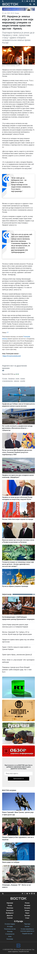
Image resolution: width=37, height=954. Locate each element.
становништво (7, 381)
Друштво (10, 915)
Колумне (27, 908)
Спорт (27, 918)
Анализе (10, 918)
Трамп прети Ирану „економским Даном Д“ (17, 654)
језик (17, 378)
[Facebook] (22, 1)
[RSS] (3, 1)
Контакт (27, 926)
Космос (27, 910)
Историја (10, 926)
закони (16, 381)
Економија (9, 910)
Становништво (9, 934)
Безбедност (10, 913)
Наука (27, 913)
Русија (17, 13)
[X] (25, 1)
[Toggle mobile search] (30, 4)
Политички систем (10, 929)
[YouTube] (27, 1)
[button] (34, 4)
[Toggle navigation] (33, 4)
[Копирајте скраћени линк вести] (18, 370)
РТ (8, 332)
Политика (10, 908)
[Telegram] (34, 1)
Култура (27, 915)
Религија (9, 931)
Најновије (10, 903)
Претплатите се (18, 778)
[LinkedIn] (32, 1)
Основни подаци (10, 924)
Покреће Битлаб (27, 933)
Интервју (27, 905)
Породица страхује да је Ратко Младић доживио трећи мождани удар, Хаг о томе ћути (17, 669)
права (22, 378)
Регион (27, 903)
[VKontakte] (29, 1)
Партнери (27, 924)
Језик (9, 936)
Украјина (11, 378)
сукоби (22, 381)
